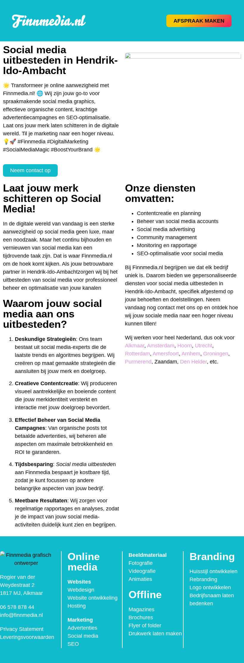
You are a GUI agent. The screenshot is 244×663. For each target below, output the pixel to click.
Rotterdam (137, 354)
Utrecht (203, 346)
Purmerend (138, 362)
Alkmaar (134, 346)
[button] (137, 21)
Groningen (215, 354)
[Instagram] (208, 620)
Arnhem (191, 354)
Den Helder (193, 362)
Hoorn (184, 346)
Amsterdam (160, 346)
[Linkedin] (221, 620)
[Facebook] (196, 620)
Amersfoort (166, 354)
